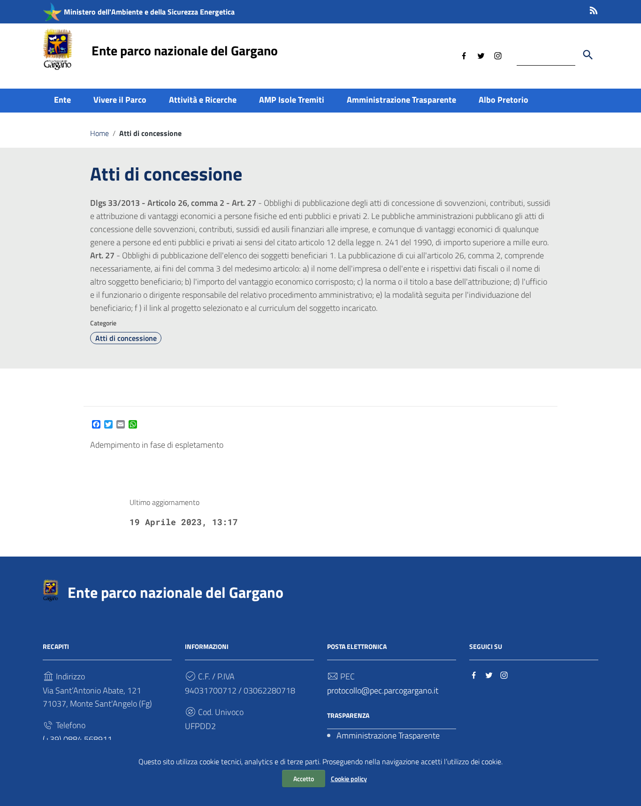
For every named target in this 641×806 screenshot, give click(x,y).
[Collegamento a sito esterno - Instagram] (498, 54)
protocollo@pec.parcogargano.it (382, 690)
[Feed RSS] (593, 8)
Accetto (303, 778)
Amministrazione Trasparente (401, 99)
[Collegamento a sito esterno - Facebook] (464, 54)
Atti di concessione (126, 338)
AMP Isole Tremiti (291, 99)
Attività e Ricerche (203, 99)
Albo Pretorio (503, 99)
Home (99, 133)
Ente (62, 99)
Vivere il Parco (119, 99)
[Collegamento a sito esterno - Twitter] (481, 54)
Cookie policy (349, 778)
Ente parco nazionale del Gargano (185, 50)
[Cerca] (588, 55)
